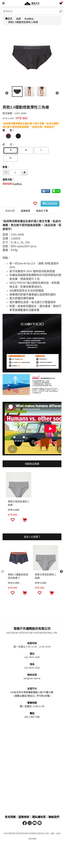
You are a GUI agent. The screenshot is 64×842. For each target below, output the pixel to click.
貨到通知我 (51, 203)
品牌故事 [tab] (25, 210)
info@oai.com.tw (32, 678)
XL (10, 157)
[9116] (8, 136)
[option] (32, 57)
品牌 (18, 18)
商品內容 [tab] (10, 210)
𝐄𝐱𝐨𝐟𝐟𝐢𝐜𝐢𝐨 (29, 18)
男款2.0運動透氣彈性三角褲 (23, 22)
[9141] (18, 136)
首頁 (10, 18)
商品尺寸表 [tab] (42, 210)
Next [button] (57, 93)
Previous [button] (7, 93)
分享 (47, 191)
